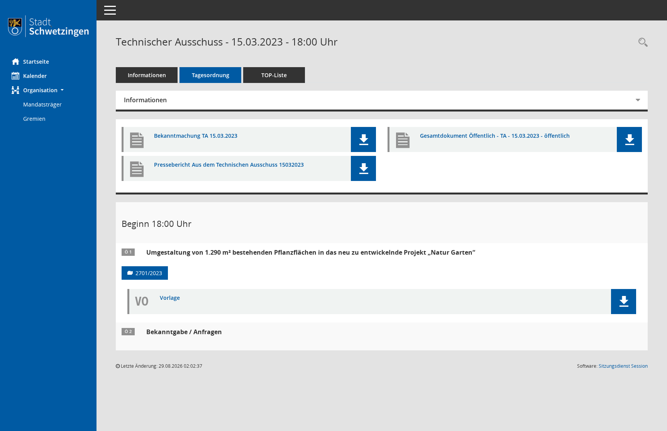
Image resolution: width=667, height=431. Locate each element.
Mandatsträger (42, 104)
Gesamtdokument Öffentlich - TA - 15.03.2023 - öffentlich (495, 136)
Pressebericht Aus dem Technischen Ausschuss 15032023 (229, 165)
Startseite (36, 61)
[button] (48, 90)
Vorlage (170, 298)
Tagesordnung (210, 75)
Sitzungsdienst (623, 366)
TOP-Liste (274, 75)
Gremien (34, 118)
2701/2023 (148, 273)
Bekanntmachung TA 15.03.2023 (195, 136)
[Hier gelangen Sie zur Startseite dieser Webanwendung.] (48, 26)
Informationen (147, 75)
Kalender (35, 75)
